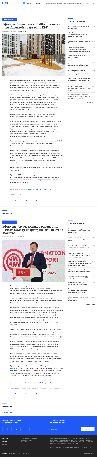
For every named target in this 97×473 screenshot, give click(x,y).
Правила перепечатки (8, 453)
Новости (31, 189)
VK (40, 189)
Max (50, 189)
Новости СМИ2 (7, 413)
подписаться (88, 429)
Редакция (5, 438)
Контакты (5, 441)
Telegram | (45, 189)
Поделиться (21, 31)
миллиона (13, 368)
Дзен (36, 189)
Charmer (92, 453)
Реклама (4, 444)
